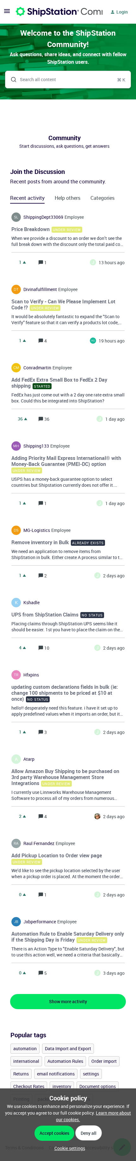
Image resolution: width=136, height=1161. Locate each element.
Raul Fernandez (38, 843)
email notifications (56, 1074)
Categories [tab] (102, 197)
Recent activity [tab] (27, 197)
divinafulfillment (40, 289)
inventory (62, 1086)
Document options (97, 1086)
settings (91, 1074)
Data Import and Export (68, 1048)
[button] (68, 1148)
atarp (28, 759)
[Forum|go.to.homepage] (55, 12)
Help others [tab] (67, 197)
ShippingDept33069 (43, 217)
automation (25, 1048)
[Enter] (11, 79)
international (26, 1061)
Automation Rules (65, 1061)
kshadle (31, 602)
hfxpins (31, 675)
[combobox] (68, 79)
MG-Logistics (36, 530)
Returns (21, 1074)
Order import (104, 1061)
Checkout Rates (28, 1086)
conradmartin (37, 368)
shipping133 (36, 446)
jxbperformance (39, 922)
